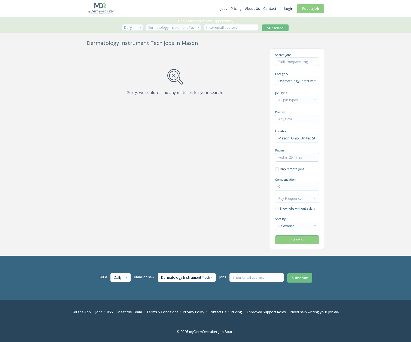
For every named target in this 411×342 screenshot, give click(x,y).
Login (288, 8)
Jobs (223, 8)
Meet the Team (129, 312)
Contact (269, 8)
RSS (110, 312)
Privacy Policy (193, 312)
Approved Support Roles (266, 312)
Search (297, 240)
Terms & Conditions (162, 312)
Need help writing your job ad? (315, 312)
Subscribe (275, 28)
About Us (252, 8)
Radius (279, 150)
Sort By (280, 219)
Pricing (236, 8)
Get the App (81, 312)
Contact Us (217, 312)
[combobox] (132, 27)
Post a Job (310, 8)
